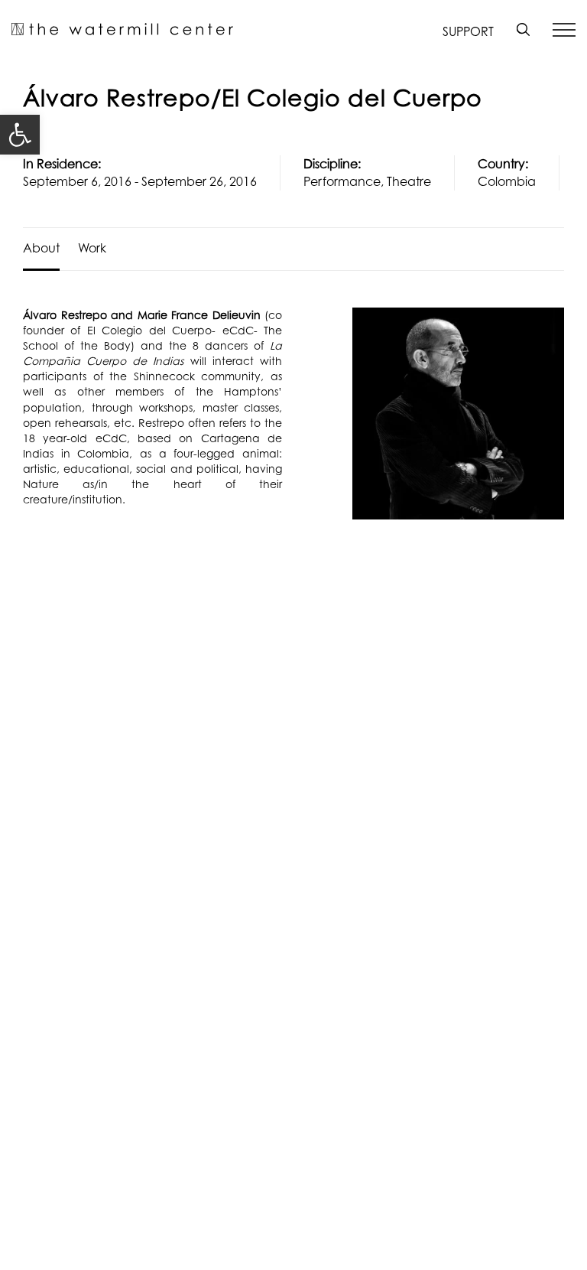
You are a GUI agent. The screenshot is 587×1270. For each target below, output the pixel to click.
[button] (20, 135)
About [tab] (41, 248)
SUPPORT (468, 31)
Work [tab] (92, 248)
